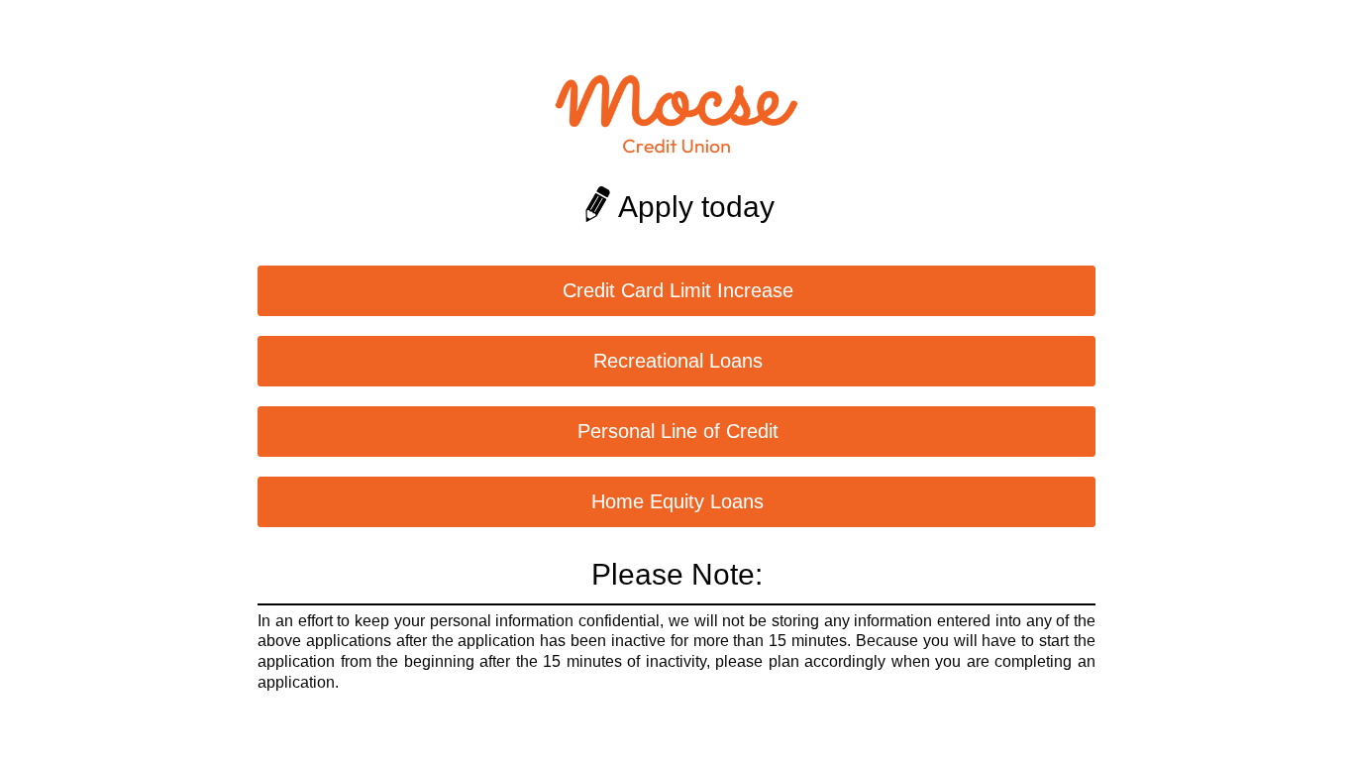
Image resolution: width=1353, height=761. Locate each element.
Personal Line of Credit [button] (678, 431)
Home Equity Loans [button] (677, 501)
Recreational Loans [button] (678, 361)
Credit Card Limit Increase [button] (678, 290)
